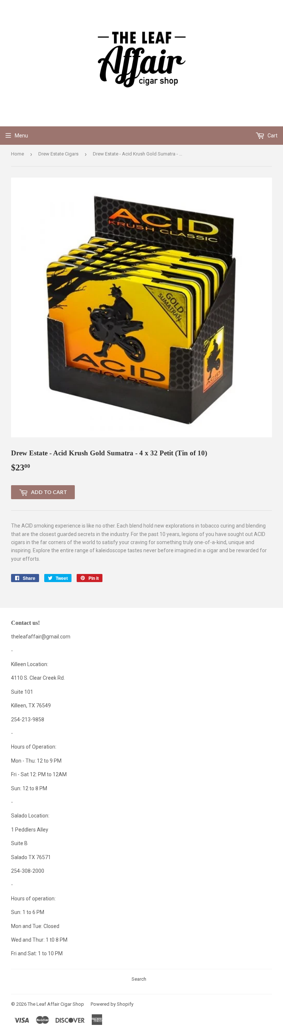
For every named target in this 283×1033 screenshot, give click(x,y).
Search (139, 979)
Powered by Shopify (112, 1004)
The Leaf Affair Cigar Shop (56, 1004)
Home (17, 154)
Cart (271, 136)
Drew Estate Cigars (58, 154)
